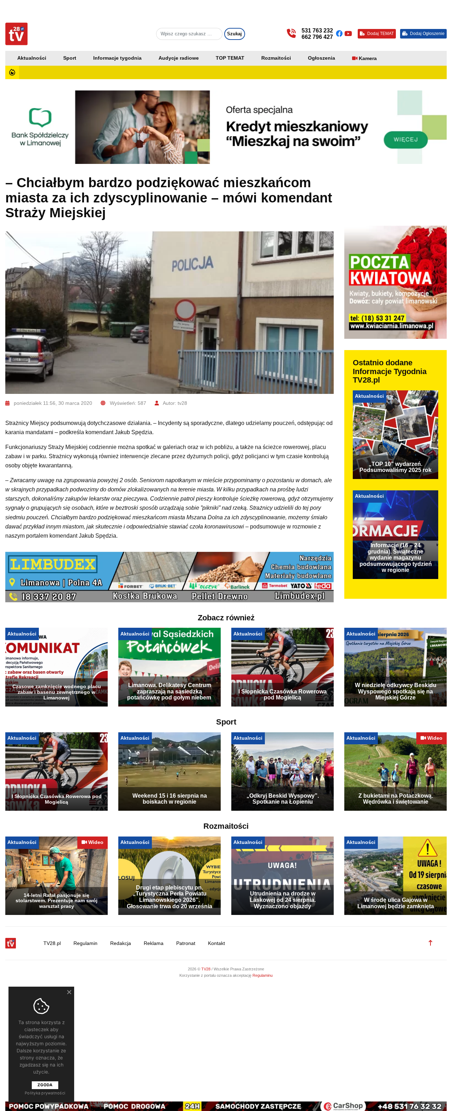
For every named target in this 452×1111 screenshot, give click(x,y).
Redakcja (120, 943)
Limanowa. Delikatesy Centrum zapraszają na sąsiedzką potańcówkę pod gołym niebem (169, 691)
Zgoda (44, 1084)
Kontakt (216, 943)
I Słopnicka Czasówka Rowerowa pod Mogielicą (282, 695)
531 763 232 (317, 31)
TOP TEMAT (230, 58)
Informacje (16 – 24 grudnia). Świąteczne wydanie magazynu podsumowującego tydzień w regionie (395, 557)
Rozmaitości (276, 58)
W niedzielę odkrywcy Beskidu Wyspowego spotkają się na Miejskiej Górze (395, 691)
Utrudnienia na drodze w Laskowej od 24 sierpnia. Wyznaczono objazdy (283, 900)
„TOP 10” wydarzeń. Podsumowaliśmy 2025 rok (395, 467)
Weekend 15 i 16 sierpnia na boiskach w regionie (169, 799)
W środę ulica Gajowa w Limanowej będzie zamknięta (395, 903)
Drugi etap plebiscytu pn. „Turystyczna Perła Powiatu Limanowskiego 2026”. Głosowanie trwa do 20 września (169, 897)
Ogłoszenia (321, 58)
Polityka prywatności (45, 1093)
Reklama (153, 943)
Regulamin (85, 943)
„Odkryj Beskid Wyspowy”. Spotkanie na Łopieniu (282, 799)
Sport (69, 58)
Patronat (185, 943)
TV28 (206, 969)
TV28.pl (52, 943)
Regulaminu (262, 975)
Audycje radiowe (179, 58)
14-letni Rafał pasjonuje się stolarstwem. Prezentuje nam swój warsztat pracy (56, 900)
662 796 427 (317, 37)
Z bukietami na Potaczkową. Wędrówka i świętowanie (395, 799)
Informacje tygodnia (117, 58)
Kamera (368, 58)
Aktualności (31, 58)
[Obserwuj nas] (340, 33)
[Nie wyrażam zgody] (68, 991)
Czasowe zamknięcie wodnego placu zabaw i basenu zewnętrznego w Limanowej (56, 692)
